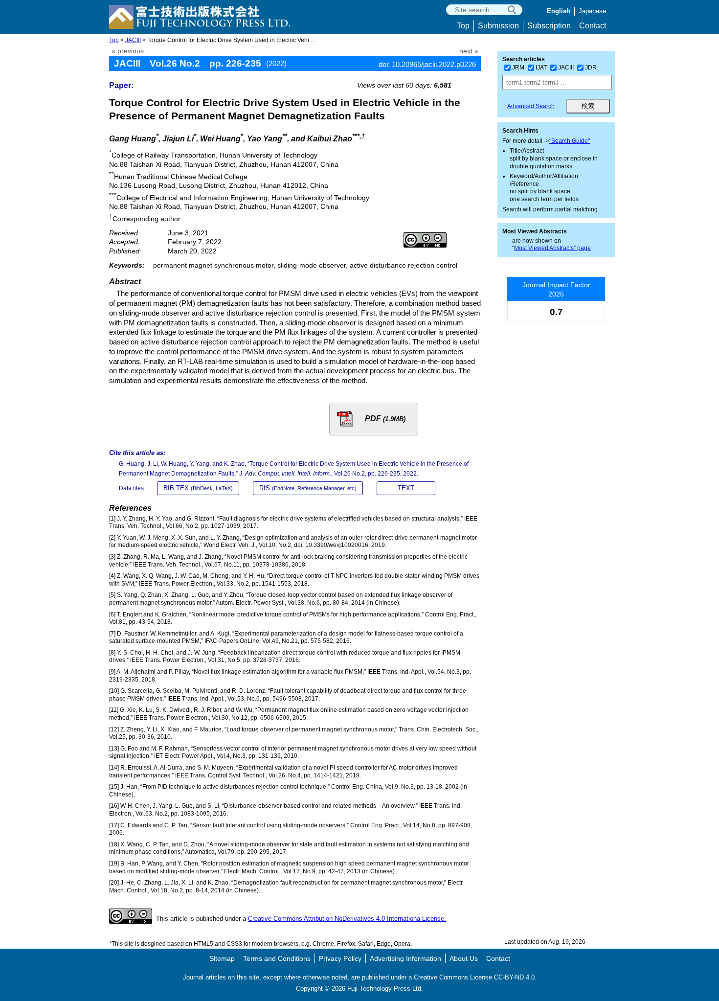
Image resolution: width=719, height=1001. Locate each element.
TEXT (406, 488)
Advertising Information (405, 958)
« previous (128, 51)
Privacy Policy (340, 958)
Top (463, 26)
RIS (308, 488)
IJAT (541, 67)
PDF (385, 418)
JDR (591, 67)
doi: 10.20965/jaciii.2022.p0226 (427, 64)
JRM (518, 67)
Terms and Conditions (277, 958)
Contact (592, 26)
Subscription (549, 26)
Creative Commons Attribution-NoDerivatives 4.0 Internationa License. (347, 918)
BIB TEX (198, 488)
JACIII (133, 40)
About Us (463, 958)
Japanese (592, 11)
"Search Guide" (569, 140)
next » (468, 51)
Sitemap (222, 958)
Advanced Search (531, 106)
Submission (498, 26)
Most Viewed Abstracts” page (552, 248)
